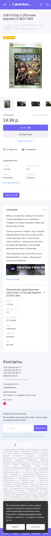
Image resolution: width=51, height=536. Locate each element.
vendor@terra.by (9, 387)
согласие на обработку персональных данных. (24, 436)
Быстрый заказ (25, 134)
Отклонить (35, 527)
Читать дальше (12, 279)
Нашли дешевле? (25, 141)
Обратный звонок (10, 376)
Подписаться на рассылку (14, 414)
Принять (15, 527)
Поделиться (10, 195)
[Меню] (4, 4)
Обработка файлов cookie (29, 514)
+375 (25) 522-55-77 (12, 373)
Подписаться (40, 428)
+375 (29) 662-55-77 (12, 368)
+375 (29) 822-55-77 (12, 370)
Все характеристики (11, 183)
